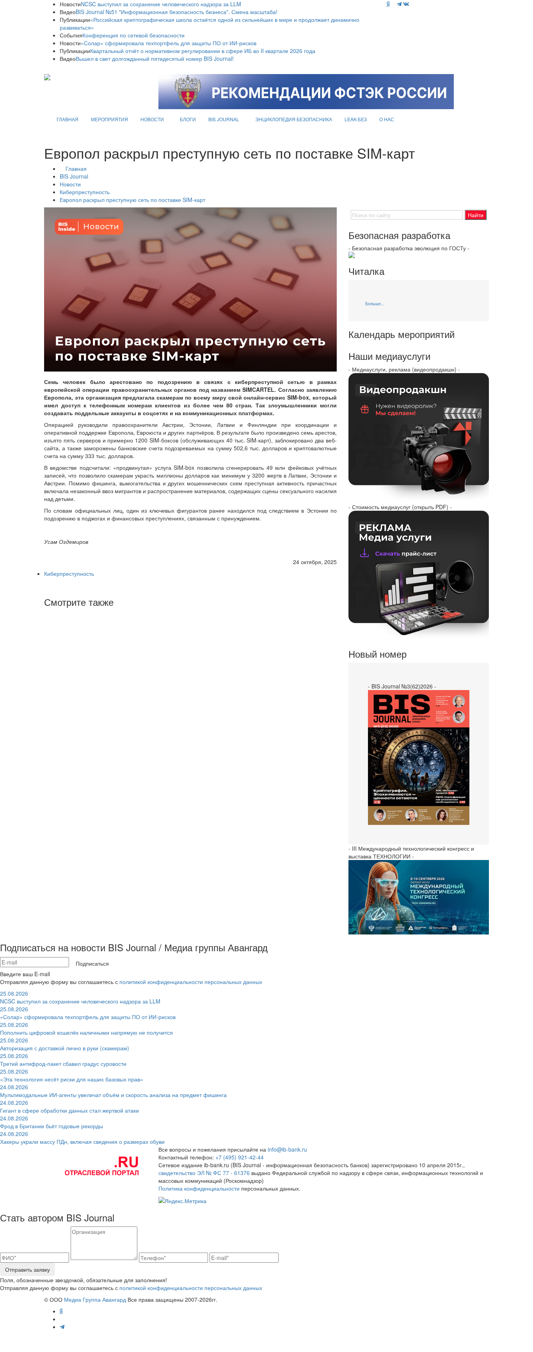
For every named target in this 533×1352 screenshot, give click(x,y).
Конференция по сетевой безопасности (133, 35)
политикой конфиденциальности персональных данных (190, 982)
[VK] (406, 4)
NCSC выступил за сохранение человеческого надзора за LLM (161, 4)
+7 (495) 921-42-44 (239, 1157)
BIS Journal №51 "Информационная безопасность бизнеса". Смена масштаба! (176, 12)
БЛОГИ (188, 119)
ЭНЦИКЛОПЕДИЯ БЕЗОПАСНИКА (293, 119)
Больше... (374, 303)
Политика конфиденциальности (199, 1188)
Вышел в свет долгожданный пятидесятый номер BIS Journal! (155, 58)
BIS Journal (74, 176)
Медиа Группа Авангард (95, 1299)
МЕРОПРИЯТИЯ (109, 119)
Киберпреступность (85, 192)
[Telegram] (399, 4)
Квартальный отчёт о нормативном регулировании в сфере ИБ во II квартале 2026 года (202, 51)
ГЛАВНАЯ (67, 119)
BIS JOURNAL (223, 119)
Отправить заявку (27, 1269)
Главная (76, 168)
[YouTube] (393, 4)
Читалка (366, 271)
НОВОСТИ (152, 119)
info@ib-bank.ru (287, 1149)
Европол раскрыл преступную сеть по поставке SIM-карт (132, 200)
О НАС (386, 119)
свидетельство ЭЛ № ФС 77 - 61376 (204, 1173)
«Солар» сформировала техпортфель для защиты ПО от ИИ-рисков (168, 43)
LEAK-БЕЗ (356, 119)
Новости (70, 184)
